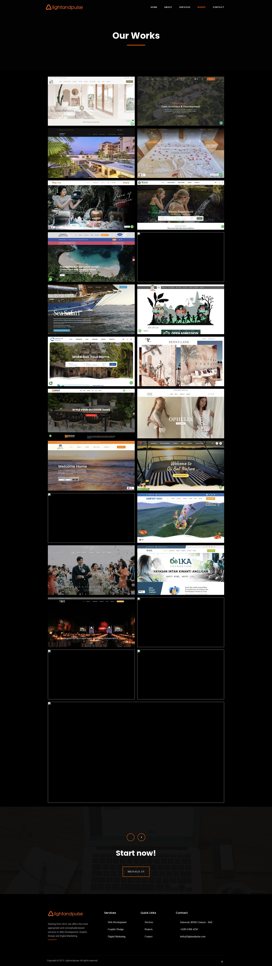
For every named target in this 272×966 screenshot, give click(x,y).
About (168, 7)
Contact (218, 7)
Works (202, 7)
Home (154, 7)
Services (184, 7)
